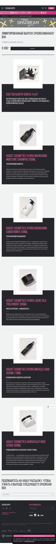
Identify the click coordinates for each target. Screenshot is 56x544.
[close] (55, 406)
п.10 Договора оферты (29, 541)
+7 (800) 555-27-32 (12, 512)
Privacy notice (52, 406)
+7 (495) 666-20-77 (5, 512)
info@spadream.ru (5, 514)
